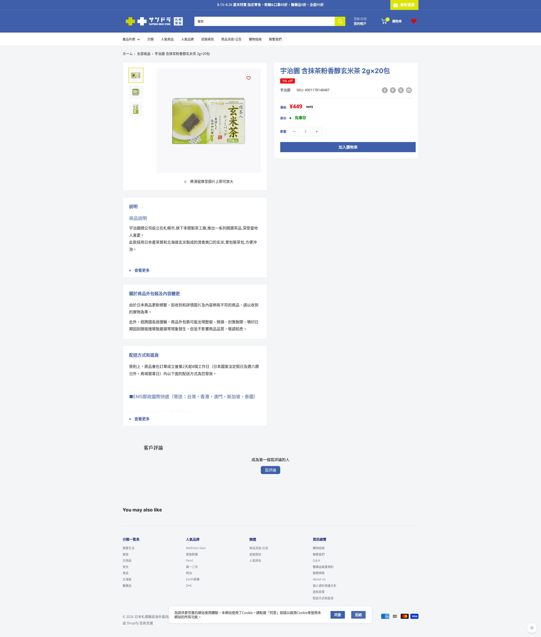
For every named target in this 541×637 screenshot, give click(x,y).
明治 (189, 573)
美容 (125, 554)
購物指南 (255, 39)
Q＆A (316, 560)
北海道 (127, 579)
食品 (125, 573)
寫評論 (270, 470)
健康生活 (128, 548)
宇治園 (285, 90)
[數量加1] (316, 131)
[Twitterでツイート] (401, 89)
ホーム (128, 53)
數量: (283, 131)
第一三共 (192, 567)
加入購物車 (348, 147)
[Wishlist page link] (414, 21)
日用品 (127, 560)
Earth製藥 (192, 579)
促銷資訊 (207, 39)
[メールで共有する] (409, 89)
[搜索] (340, 21)
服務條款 (319, 573)
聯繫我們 (275, 39)
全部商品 (143, 53)
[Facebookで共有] (385, 89)
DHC (189, 586)
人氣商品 (167, 39)
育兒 (125, 567)
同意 (337, 614)
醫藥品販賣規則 (323, 567)
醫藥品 (127, 586)
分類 (150, 39)
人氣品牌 (187, 39)
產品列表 (129, 39)
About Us (319, 579)
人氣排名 (255, 560)
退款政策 (319, 592)
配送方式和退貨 (323, 598)
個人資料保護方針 (324, 586)
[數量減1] (294, 131)
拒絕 (358, 614)
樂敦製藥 (192, 554)
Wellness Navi (196, 548)
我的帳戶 (360, 23)
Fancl (189, 560)
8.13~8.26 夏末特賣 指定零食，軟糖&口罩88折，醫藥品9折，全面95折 (270, 4)
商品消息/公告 (231, 39)
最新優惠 (407, 4)
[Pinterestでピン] (393, 89)
